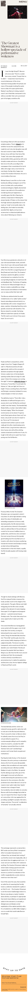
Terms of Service (23, 989)
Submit (23, 987)
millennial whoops (19, 381)
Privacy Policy (5, 990)
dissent (18, 144)
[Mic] (3, 3)
